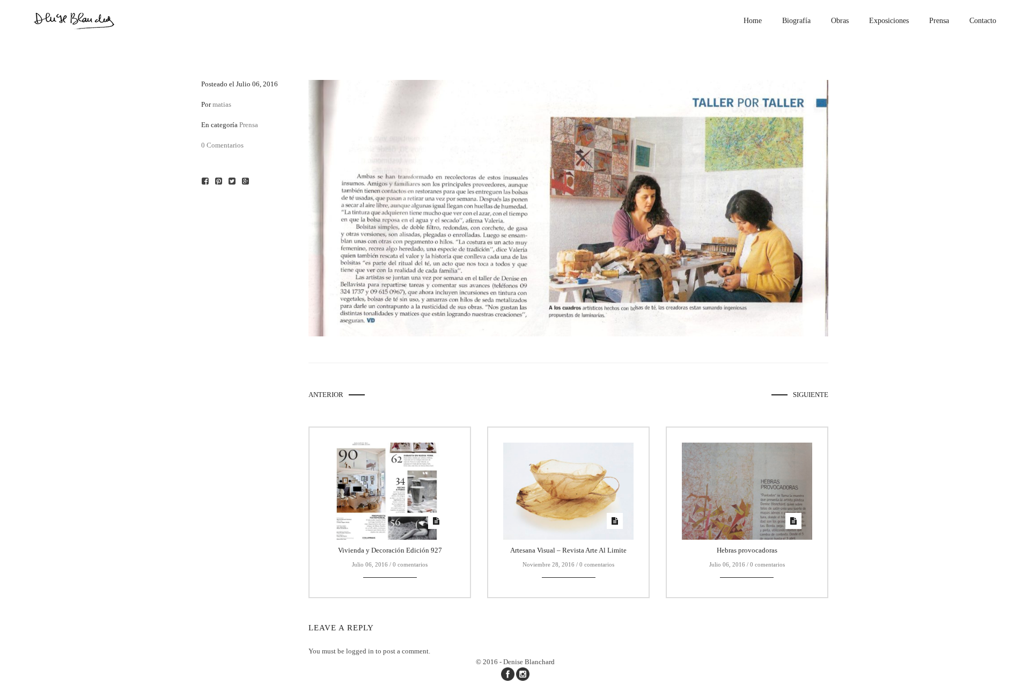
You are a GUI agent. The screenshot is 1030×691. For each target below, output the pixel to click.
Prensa (248, 125)
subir (1012, 673)
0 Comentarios (222, 145)
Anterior (325, 395)
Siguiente (810, 395)
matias (221, 104)
